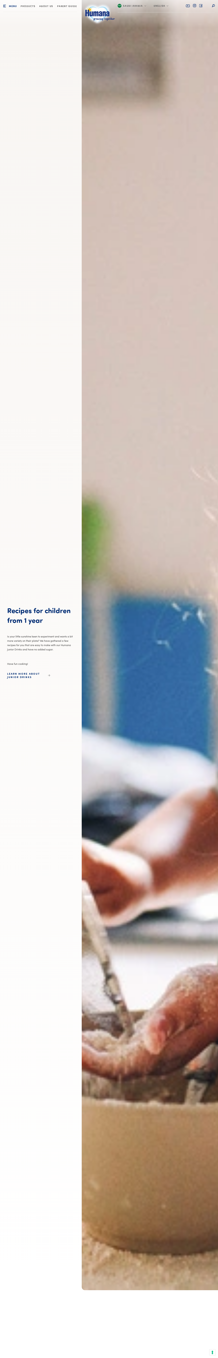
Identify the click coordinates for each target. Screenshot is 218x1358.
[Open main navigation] (4, 6)
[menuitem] (28, 6)
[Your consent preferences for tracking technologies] (212, 1352)
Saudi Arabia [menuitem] (133, 6)
